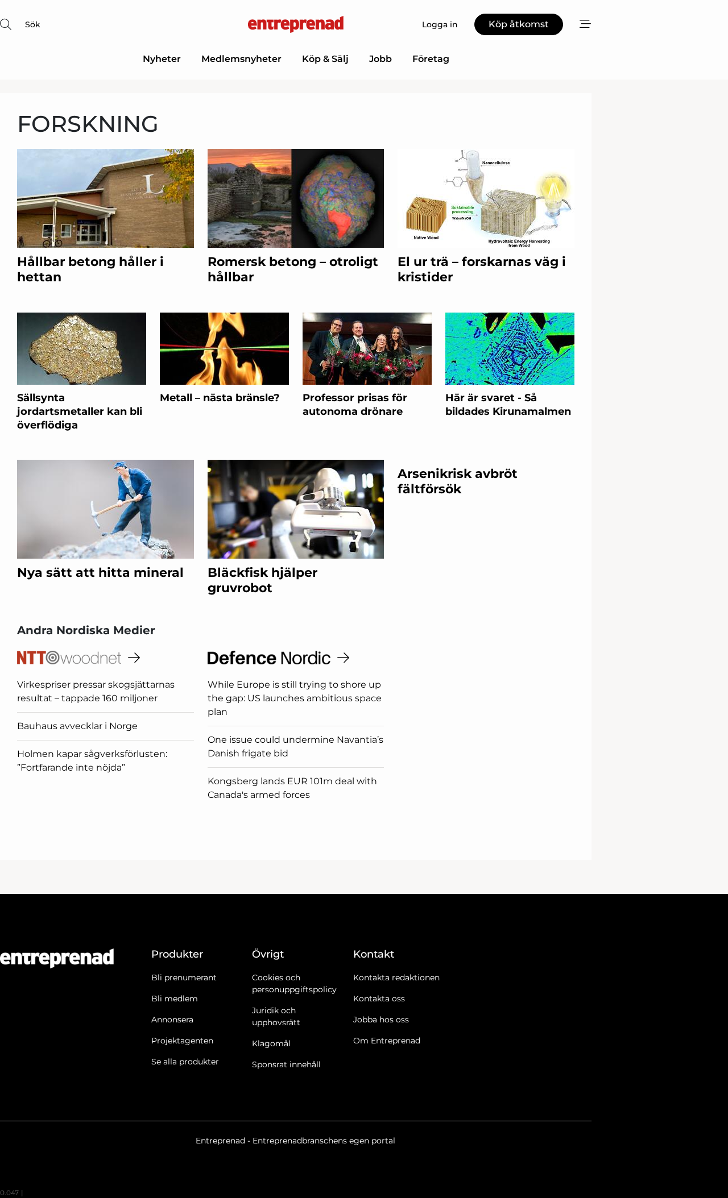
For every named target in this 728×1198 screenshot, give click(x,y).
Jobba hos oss (381, 1019)
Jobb (380, 58)
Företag (430, 58)
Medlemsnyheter (241, 58)
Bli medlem (174, 998)
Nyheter (162, 58)
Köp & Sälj (325, 58)
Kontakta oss (379, 998)
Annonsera (172, 1019)
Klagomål (271, 1043)
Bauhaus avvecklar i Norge (77, 726)
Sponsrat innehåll (286, 1064)
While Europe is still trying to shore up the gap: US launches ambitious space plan (295, 698)
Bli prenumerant (184, 977)
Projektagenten (182, 1040)
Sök (32, 24)
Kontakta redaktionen (396, 977)
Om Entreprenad (386, 1040)
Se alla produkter (185, 1061)
